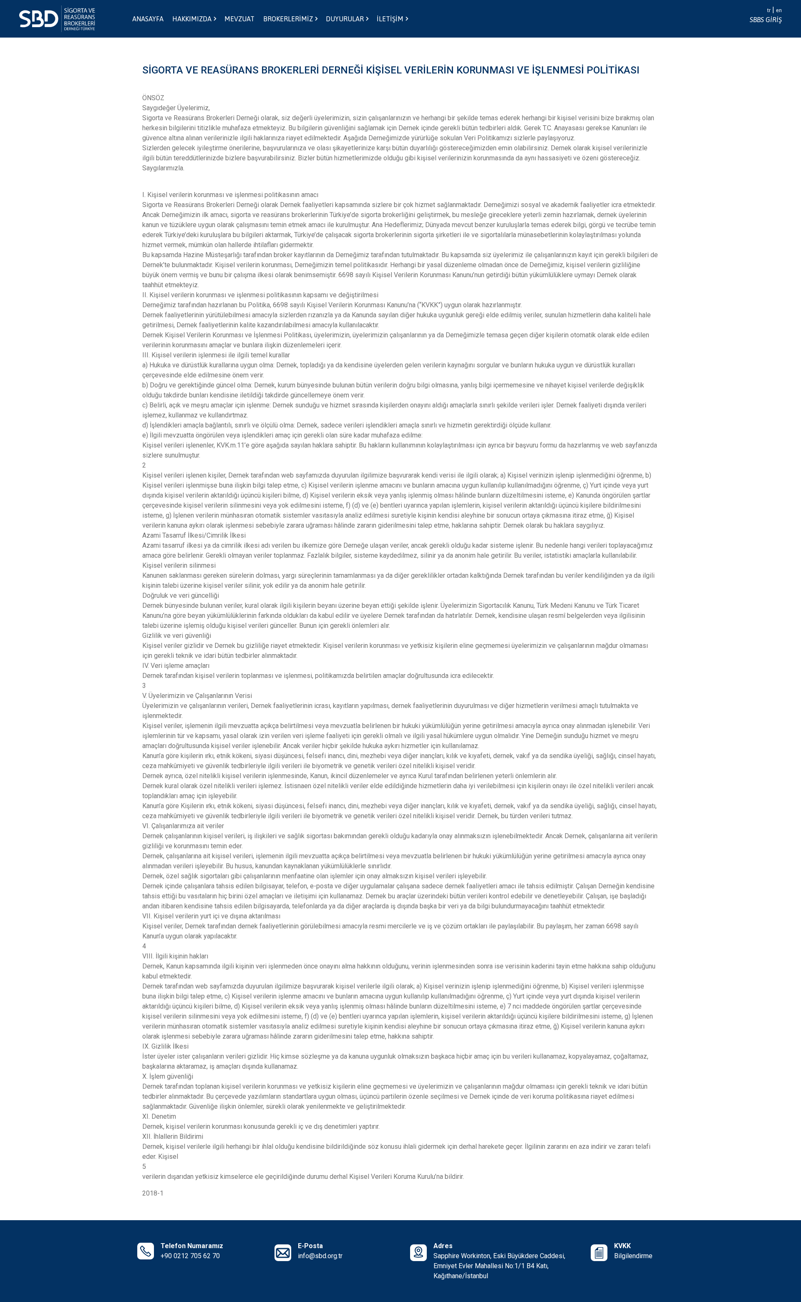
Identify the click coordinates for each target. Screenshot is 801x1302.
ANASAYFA (148, 19)
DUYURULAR (345, 19)
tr (769, 10)
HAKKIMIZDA (192, 19)
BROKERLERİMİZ (288, 19)
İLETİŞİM (390, 19)
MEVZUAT (239, 19)
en (779, 10)
